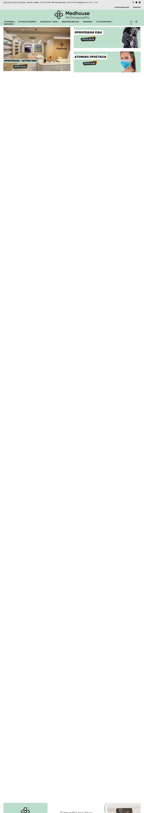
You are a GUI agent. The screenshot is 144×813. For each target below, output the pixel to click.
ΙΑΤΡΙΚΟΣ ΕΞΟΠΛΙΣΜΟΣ (27, 22)
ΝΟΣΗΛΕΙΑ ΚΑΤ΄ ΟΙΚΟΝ (48, 22)
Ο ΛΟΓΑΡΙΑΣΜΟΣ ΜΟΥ (121, 7)
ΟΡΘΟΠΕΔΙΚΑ (9, 22)
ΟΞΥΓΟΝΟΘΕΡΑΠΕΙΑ (103, 22)
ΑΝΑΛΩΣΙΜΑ (87, 22)
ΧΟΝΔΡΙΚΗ (137, 7)
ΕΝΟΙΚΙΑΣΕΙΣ (8, 24)
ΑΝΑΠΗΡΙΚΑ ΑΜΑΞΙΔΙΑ (70, 22)
